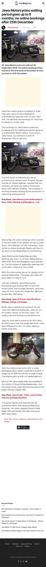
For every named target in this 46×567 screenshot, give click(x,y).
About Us (19, 546)
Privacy (7, 544)
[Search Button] (43, 3)
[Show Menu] (3, 3)
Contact (36, 544)
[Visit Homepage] (23, 3)
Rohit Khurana (13, 27)
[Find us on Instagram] (23, 561)
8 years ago (26, 27)
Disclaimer (15, 544)
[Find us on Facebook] (18, 561)
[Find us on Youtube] (26, 561)
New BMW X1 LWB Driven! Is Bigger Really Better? (19, 527)
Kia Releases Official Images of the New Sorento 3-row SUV (23, 531)
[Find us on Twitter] (21, 561)
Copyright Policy (26, 544)
